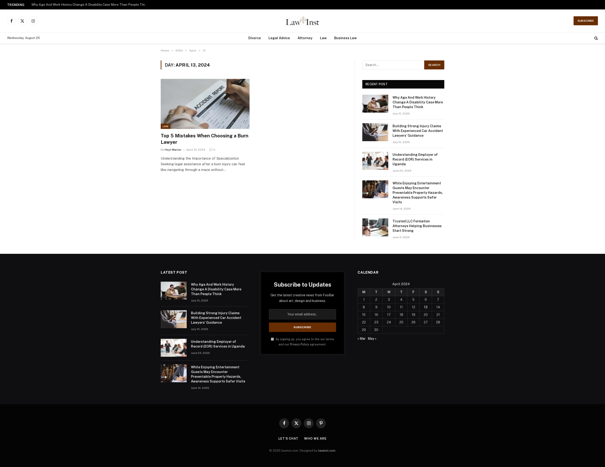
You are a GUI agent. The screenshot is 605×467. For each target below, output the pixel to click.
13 (426, 307)
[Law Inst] (302, 20)
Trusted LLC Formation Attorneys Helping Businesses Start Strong (417, 226)
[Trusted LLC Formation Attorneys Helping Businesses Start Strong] (375, 227)
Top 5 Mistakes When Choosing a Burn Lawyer (204, 139)
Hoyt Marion (173, 149)
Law (323, 38)
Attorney (305, 38)
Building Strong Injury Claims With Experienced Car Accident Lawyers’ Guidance (90, 4)
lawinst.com (326, 450)
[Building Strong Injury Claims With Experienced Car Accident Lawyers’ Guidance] (375, 132)
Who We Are (315, 438)
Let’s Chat (288, 438)
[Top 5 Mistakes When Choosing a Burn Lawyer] (205, 104)
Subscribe (586, 20)
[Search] (595, 38)
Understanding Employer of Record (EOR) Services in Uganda (415, 159)
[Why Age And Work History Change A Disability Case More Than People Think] (375, 104)
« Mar (362, 338)
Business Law (345, 38)
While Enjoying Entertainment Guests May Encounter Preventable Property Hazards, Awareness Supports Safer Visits (418, 192)
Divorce (254, 38)
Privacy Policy (299, 344)
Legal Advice (279, 38)
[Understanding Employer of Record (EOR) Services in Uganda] (375, 161)
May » (372, 338)
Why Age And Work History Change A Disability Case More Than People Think (418, 102)
